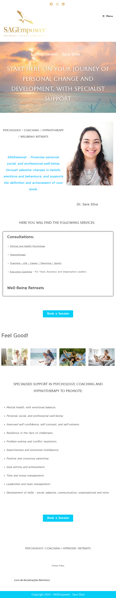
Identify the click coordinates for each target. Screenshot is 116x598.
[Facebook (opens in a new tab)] (53, 4)
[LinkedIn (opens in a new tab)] (63, 4)
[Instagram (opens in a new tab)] (59, 4)
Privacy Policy (58, 565)
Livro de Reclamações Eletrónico (32, 580)
